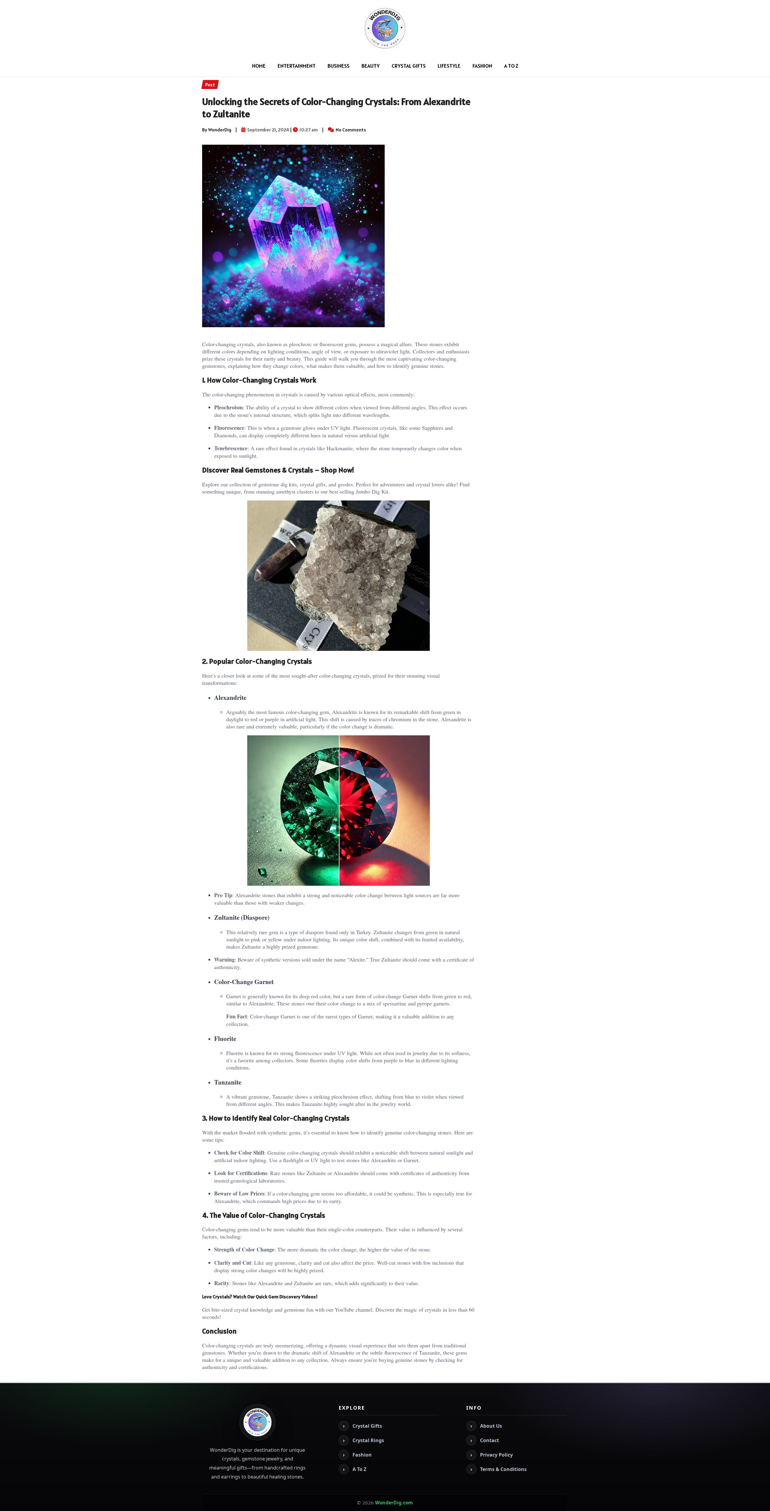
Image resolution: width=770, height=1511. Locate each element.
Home (259, 65)
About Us (486, 1426)
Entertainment (297, 65)
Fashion (482, 65)
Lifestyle (449, 65)
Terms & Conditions (498, 1469)
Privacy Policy (491, 1454)
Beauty (371, 65)
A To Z (511, 65)
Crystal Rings (363, 1440)
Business (339, 65)
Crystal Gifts (409, 65)
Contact (484, 1440)
